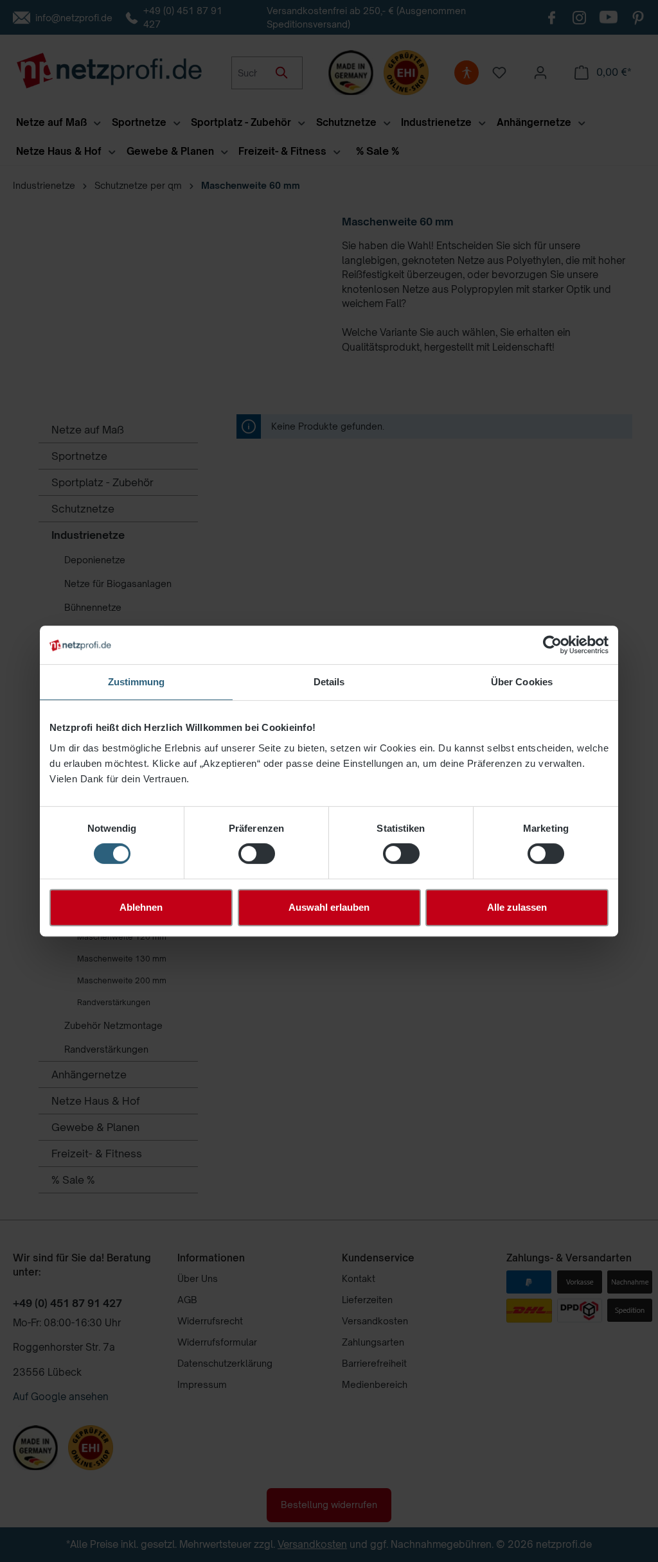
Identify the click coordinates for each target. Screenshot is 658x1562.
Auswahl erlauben (329, 907)
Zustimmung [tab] (136, 681)
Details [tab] (329, 681)
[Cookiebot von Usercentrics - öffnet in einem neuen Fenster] (552, 644)
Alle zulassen (517, 907)
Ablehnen (141, 907)
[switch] (256, 853)
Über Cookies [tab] (522, 681)
